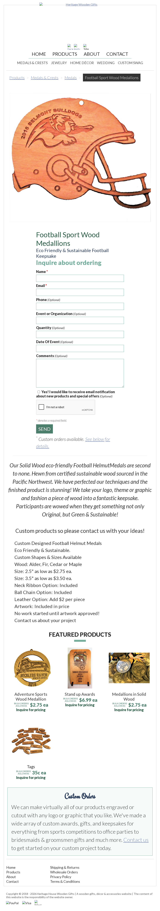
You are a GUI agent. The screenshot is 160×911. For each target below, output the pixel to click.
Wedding (106, 63)
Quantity (50, 328)
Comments (51, 356)
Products (64, 54)
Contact (117, 54)
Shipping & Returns (64, 867)
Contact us (136, 839)
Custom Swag (130, 63)
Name (42, 271)
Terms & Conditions (65, 881)
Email (41, 285)
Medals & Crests (32, 63)
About (92, 54)
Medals (71, 77)
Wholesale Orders (64, 872)
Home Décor (82, 63)
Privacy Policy (60, 877)
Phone (48, 299)
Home (39, 54)
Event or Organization (61, 314)
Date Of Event (54, 342)
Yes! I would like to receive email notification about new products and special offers (75, 394)
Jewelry (59, 63)
